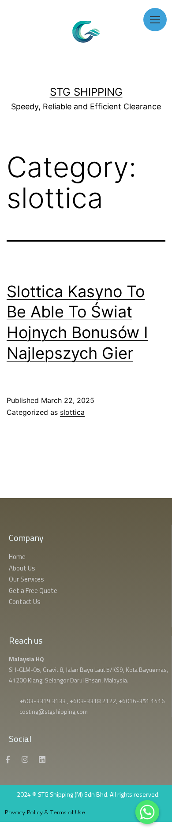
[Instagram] (24, 759)
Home (17, 557)
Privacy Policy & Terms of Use (44, 813)
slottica (72, 412)
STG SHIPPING (86, 92)
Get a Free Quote (34, 590)
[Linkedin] (41, 759)
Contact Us (25, 601)
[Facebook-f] (7, 759)
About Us (22, 568)
